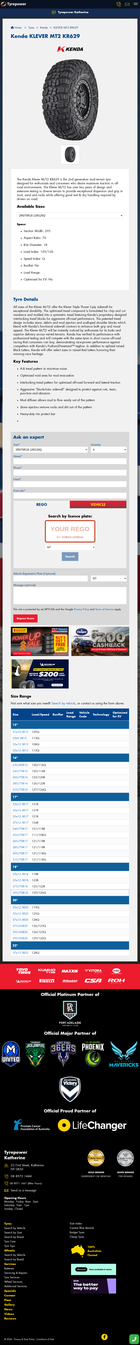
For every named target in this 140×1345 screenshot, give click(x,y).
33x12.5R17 (20, 804)
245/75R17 (20, 829)
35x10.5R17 (20, 810)
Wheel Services (13, 1282)
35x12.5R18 (20, 880)
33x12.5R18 (20, 874)
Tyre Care (10, 1241)
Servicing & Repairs (15, 1273)
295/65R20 (20, 938)
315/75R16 (20, 789)
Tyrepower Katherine (72, 12)
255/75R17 (20, 835)
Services (10, 1264)
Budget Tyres (77, 1232)
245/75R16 (20, 771)
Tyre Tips (9, 1246)
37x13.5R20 (20, 920)
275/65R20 (20, 926)
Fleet (7, 1300)
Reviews (10, 1318)
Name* (17, 456)
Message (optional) (24, 585)
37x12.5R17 (20, 822)
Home (18, 27)
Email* (17, 479)
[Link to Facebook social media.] (104, 1337)
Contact (9, 1295)
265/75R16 (20, 777)
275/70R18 (20, 886)
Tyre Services (11, 1277)
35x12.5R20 (20, 913)
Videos (9, 1314)
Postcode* (19, 491)
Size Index (76, 1223)
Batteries (9, 1268)
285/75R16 (20, 783)
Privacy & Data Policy (24, 1339)
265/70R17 (20, 841)
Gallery (9, 1305)
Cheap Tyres (77, 1237)
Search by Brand (14, 1237)
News (8, 1309)
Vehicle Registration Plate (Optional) (34, 573)
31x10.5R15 (20, 732)
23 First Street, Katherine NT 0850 (27, 1167)
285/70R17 (20, 847)
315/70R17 (20, 859)
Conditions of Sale (45, 1339)
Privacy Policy (81, 609)
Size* (16, 445)
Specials (10, 1291)
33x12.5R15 (20, 744)
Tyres (8, 1223)
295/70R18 (20, 893)
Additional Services (15, 1286)
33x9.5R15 (20, 738)
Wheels (9, 1250)
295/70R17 (20, 853)
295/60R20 (20, 932)
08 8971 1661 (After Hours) (26, 1183)
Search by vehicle (63, 703)
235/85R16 (20, 765)
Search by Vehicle (14, 1228)
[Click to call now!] (118, 4)
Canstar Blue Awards (82, 1228)
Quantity (96, 445)
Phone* (17, 468)
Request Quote (25, 618)
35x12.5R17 (20, 816)
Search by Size (13, 1232)
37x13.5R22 (20, 953)
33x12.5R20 (20, 907)
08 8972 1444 (21, 1176)
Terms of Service (104, 609)
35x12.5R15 (20, 750)
